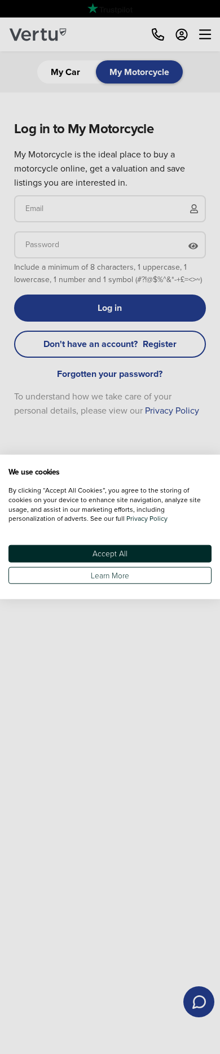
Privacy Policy (147, 518)
